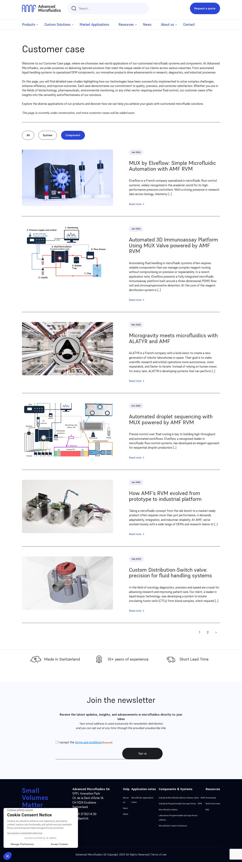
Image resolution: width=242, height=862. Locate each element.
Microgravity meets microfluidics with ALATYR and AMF (173, 338)
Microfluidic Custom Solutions (173, 825)
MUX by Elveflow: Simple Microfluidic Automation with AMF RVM (172, 166)
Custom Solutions (57, 24)
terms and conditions (88, 742)
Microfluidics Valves (168, 809)
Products (28, 24)
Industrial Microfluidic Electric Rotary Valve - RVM (182, 797)
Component (73, 135)
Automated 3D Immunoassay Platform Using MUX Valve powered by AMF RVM (173, 245)
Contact (189, 24)
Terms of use (159, 854)
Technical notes (213, 803)
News (147, 24)
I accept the (85, 742)
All (28, 135)
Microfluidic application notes (142, 799)
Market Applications (94, 24)
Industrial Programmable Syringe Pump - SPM (180, 803)
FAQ (207, 809)
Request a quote (204, 8)
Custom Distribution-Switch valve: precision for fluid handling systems (170, 573)
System (47, 135)
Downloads (211, 797)
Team (125, 808)
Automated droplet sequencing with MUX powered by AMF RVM (171, 419)
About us (126, 799)
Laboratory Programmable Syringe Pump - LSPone (179, 817)
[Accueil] (41, 8)
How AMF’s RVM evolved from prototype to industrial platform (165, 496)
